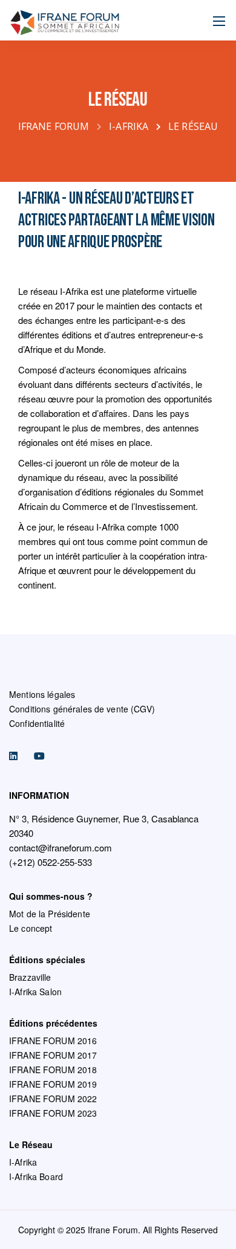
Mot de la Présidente (49, 914)
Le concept (30, 928)
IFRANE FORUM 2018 (53, 1069)
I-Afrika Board (36, 1176)
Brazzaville (30, 977)
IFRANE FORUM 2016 (53, 1040)
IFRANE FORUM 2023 (53, 1113)
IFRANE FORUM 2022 (53, 1098)
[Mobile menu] (219, 21)
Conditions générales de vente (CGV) (82, 709)
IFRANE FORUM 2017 (53, 1055)
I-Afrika (23, 1162)
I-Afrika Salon (35, 992)
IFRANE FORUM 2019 (53, 1084)
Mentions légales (42, 694)
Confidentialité (37, 723)
